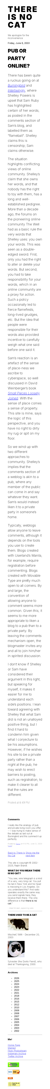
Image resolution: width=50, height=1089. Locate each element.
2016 (16, 999)
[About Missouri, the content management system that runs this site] (13, 1066)
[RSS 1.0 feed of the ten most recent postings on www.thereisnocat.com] (10, 1078)
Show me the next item (32, 854)
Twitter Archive (15, 1056)
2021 (16, 993)
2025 (16, 981)
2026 (16, 978)
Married (12, 1047)
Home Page (14, 1045)
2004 (16, 1025)
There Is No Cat (23, 17)
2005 (16, 1022)
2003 (16, 1028)
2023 (16, 987)
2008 (16, 1013)
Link (10, 846)
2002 (16, 1031)
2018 (16, 996)
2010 (16, 1007)
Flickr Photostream (17, 1050)
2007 (16, 1016)
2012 (16, 1004)
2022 (16, 990)
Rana (18, 844)
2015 (16, 1001)
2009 (16, 1010)
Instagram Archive (17, 1053)
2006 (16, 1019)
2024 (16, 984)
